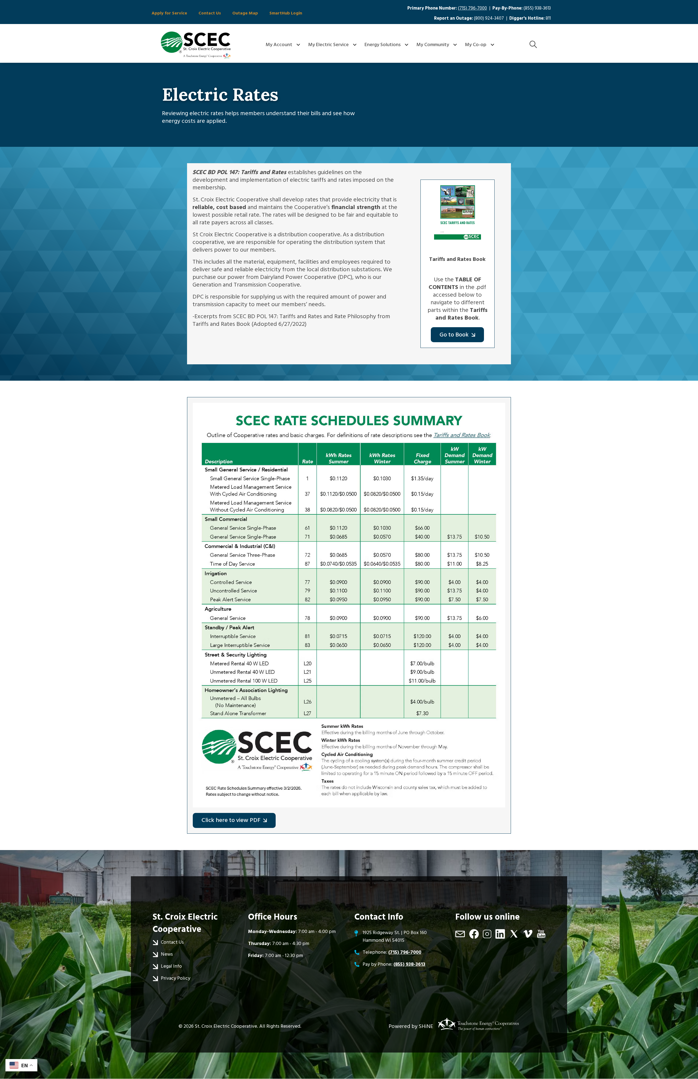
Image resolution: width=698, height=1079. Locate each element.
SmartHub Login (285, 13)
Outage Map (245, 13)
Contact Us (209, 13)
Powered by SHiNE (411, 1026)
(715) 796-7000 (472, 8)
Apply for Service (169, 13)
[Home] (196, 44)
